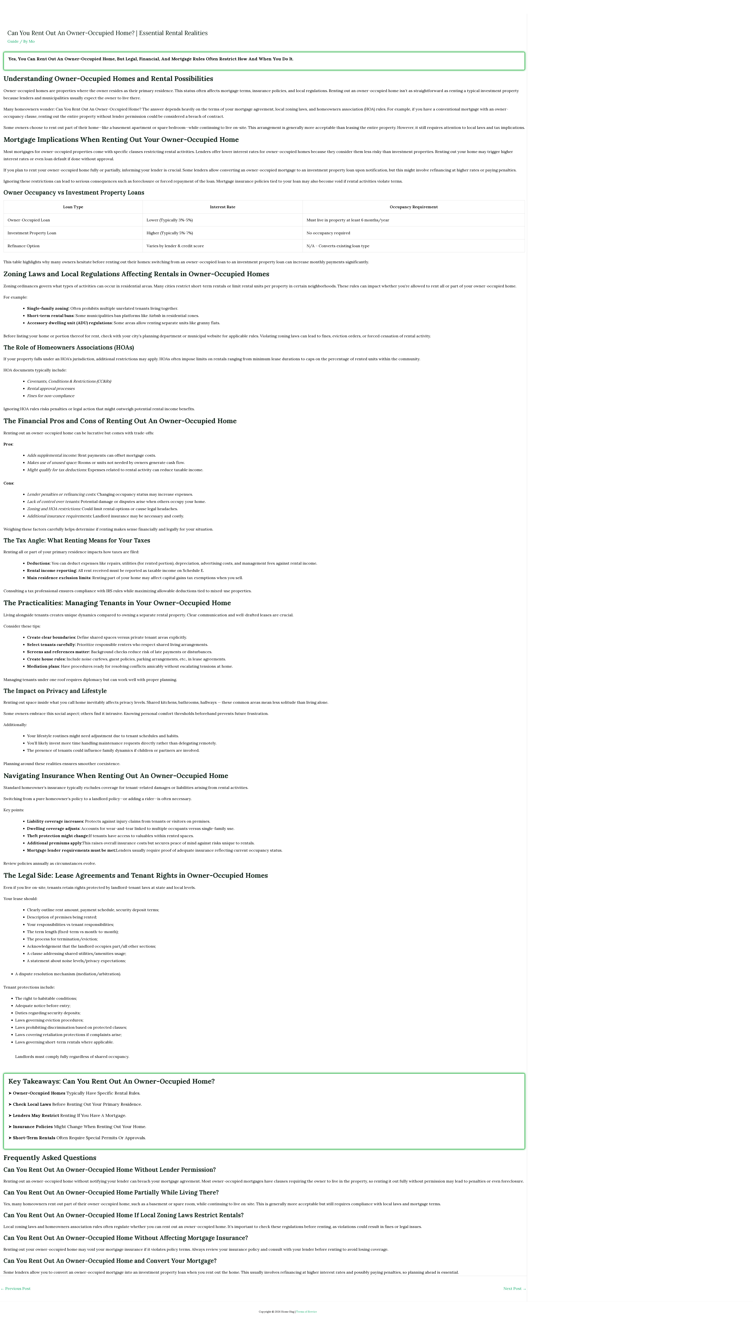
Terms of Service (306, 1311)
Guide (13, 41)
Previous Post (15, 1288)
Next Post (515, 1288)
